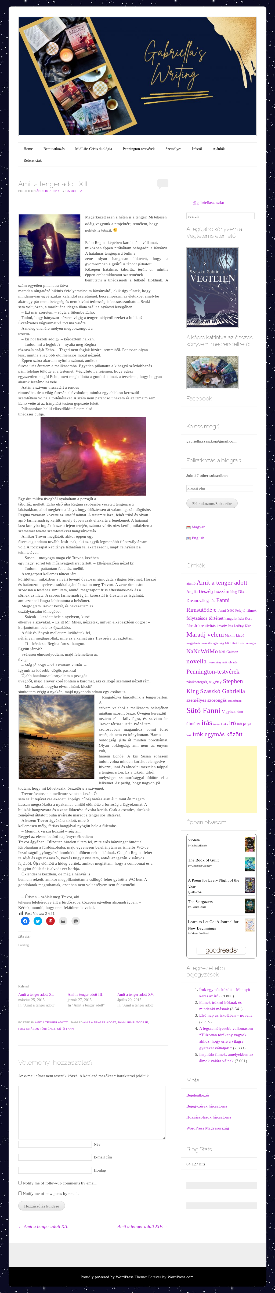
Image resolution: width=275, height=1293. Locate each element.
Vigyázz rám (232, 711)
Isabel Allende (199, 845)
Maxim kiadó (234, 635)
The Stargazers (200, 902)
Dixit (242, 591)
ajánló (191, 583)
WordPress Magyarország (207, 1128)
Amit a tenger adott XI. (36, 995)
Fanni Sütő (226, 610)
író (232, 723)
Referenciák (33, 160)
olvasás (233, 662)
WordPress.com (181, 1277)
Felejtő (240, 610)
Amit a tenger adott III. (85, 995)
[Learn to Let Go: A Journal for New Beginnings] (250, 925)
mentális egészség (212, 643)
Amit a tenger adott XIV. (143, 1226)
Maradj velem (205, 634)
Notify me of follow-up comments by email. (60, 1183)
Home (28, 149)
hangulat (231, 619)
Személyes (173, 149)
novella (196, 661)
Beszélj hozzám (214, 591)
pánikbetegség (197, 682)
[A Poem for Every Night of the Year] (250, 885)
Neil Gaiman (228, 652)
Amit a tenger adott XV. (135, 995)
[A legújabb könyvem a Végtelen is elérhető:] (212, 287)
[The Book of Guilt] (250, 864)
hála (241, 619)
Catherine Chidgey (201, 865)
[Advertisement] (221, 779)
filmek (251, 610)
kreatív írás (225, 626)
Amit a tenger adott (51, 1022)
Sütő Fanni (66, 1028)
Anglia (192, 591)
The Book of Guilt (203, 860)
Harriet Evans (198, 906)
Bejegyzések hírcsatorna (206, 1106)
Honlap (100, 1170)
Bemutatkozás (54, 149)
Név (97, 1144)
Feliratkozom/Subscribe (212, 503)
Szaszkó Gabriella (222, 691)
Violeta (194, 840)
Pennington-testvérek (139, 149)
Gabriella (74, 191)
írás (206, 722)
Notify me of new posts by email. (51, 1193)
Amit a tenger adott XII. (43, 1226)
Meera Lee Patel (200, 933)
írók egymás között (218, 734)
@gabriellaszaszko (208, 202)
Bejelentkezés (197, 1095)
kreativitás (207, 625)
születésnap (235, 700)
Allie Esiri (196, 892)
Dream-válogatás (200, 600)
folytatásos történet (36, 1028)
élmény (193, 723)
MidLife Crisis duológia (240, 643)
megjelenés (193, 643)
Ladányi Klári (242, 626)
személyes (196, 700)
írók (188, 735)
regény (215, 681)
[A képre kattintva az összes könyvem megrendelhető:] (212, 372)
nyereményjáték (217, 662)
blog (233, 592)
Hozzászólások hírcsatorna (208, 1117)
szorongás (217, 700)
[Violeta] (250, 844)
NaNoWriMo (202, 651)
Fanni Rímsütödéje (133, 1022)
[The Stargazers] (250, 906)
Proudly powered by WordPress (107, 1277)
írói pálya (244, 724)
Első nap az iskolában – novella (225, 1015)
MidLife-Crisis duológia (93, 149)
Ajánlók (219, 149)
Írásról (197, 149)
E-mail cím (103, 1157)
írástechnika (220, 724)
